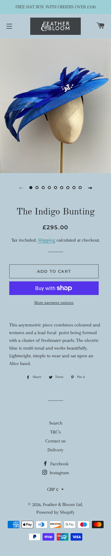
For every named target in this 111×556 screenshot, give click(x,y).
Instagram (58, 472)
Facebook (58, 464)
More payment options (54, 302)
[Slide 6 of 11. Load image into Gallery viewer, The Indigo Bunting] (62, 188)
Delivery (55, 450)
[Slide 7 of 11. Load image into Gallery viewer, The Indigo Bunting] (68, 188)
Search (55, 423)
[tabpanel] (55, 105)
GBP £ (52, 489)
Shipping (46, 240)
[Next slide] (90, 187)
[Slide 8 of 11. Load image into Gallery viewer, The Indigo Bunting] (74, 188)
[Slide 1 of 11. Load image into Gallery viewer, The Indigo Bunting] (31, 188)
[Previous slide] (21, 187)
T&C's (55, 432)
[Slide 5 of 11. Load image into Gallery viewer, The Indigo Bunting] (55, 188)
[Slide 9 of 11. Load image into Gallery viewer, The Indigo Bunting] (80, 188)
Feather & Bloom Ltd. (63, 504)
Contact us (55, 441)
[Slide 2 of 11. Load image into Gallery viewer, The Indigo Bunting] (37, 188)
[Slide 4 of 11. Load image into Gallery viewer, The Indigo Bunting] (49, 188)
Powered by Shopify (55, 512)
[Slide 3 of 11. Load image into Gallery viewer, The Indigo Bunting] (43, 188)
